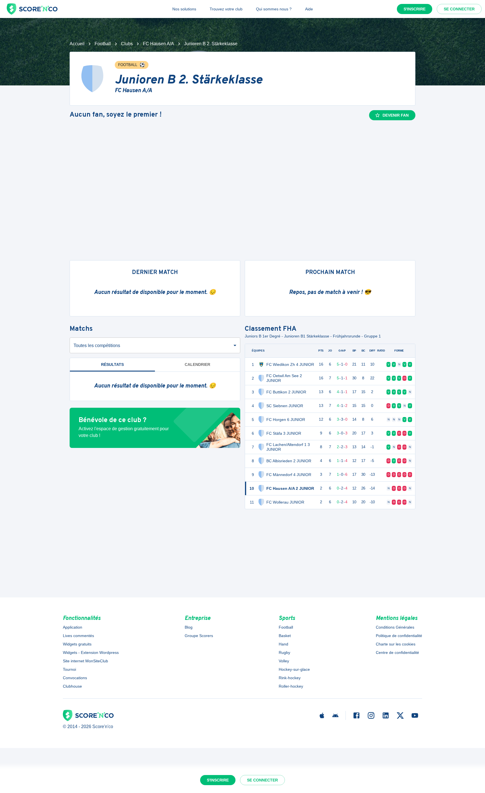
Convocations (75, 678)
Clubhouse (72, 686)
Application (72, 627)
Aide (309, 9)
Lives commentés (78, 635)
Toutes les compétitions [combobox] (97, 345)
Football (103, 43)
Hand (283, 644)
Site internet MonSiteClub (85, 661)
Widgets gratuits (77, 644)
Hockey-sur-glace (294, 669)
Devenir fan (396, 115)
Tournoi (69, 669)
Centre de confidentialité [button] (397, 652)
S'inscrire (414, 9)
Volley (284, 661)
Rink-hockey (290, 678)
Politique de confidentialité (399, 635)
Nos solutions (184, 9)
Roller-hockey (291, 686)
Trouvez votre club (226, 9)
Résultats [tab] (112, 364)
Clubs (127, 43)
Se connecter (459, 9)
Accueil (77, 43)
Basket (285, 635)
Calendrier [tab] (197, 364)
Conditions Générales (395, 627)
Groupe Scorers (199, 635)
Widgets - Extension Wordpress (91, 652)
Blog (189, 627)
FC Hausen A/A (158, 43)
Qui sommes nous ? (274, 9)
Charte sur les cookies (395, 644)
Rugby (284, 652)
